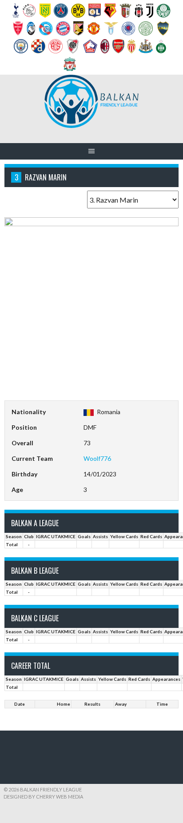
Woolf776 (97, 458)
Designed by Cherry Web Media (43, 796)
